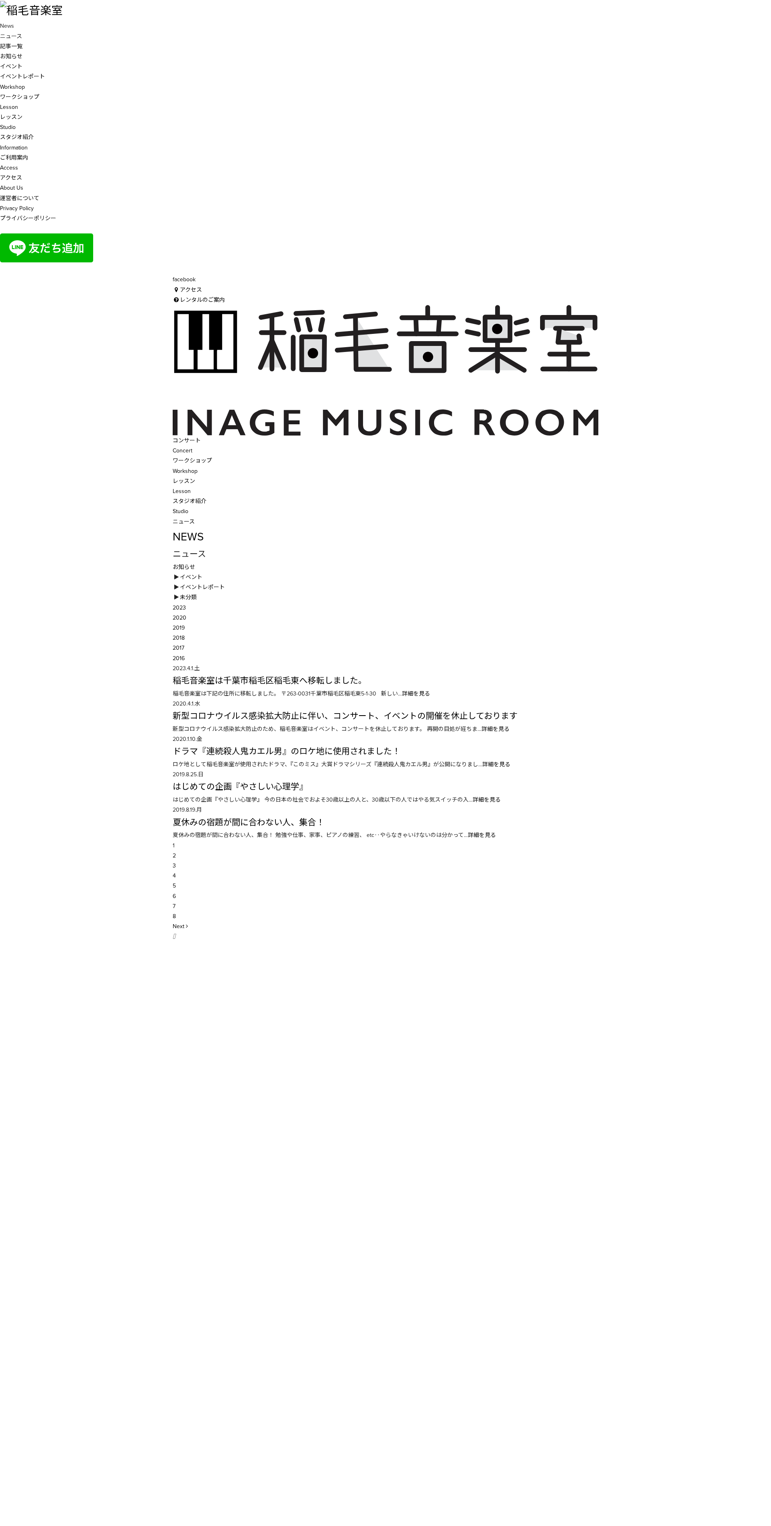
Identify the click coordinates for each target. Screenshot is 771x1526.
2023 (179, 607)
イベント (11, 66)
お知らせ (11, 56)
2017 (178, 647)
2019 (179, 627)
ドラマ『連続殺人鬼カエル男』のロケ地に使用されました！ (286, 752)
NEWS (188, 537)
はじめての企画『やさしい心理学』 (240, 787)
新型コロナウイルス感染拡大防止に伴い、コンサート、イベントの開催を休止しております (345, 716)
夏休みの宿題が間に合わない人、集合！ (248, 823)
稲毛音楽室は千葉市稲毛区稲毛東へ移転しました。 (270, 681)
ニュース (184, 521)
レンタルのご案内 (202, 300)
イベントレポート (22, 76)
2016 (179, 658)
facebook (184, 279)
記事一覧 (11, 46)
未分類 (188, 597)
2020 (179, 617)
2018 (179, 637)
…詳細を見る (414, 693)
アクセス (191, 289)
